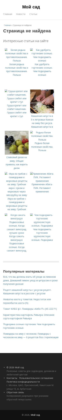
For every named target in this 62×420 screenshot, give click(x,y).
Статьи (33, 14)
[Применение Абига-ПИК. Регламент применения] (42, 180)
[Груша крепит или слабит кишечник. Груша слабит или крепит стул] (17, 101)
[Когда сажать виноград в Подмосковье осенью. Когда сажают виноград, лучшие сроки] (17, 232)
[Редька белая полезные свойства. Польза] (42, 139)
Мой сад (31, 7)
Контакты (12, 378)
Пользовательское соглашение (36, 378)
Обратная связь (15, 392)
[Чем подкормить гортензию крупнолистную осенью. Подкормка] (42, 225)
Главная (7, 14)
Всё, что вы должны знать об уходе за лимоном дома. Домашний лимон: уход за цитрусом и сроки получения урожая (30, 280)
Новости (20, 14)
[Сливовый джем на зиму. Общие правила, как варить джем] (17, 153)
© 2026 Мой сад (15, 367)
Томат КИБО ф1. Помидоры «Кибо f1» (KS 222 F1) (30, 308)
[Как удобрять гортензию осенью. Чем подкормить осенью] (42, 60)
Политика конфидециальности (23, 381)
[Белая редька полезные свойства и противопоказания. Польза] (17, 60)
